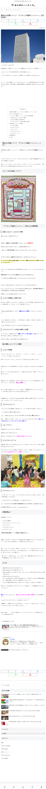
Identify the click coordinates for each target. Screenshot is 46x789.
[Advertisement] (23, 97)
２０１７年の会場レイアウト (16, 113)
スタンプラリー (14, 129)
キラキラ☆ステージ (15, 127)
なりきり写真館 (14, 125)
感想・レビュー (20, 649)
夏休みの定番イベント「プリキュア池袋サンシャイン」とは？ (23, 111)
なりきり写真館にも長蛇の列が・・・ (19, 119)
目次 (21, 109)
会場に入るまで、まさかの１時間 (18, 117)
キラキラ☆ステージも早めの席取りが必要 (20, 121)
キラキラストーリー (15, 133)
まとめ (11, 137)
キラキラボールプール (16, 131)
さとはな (12, 639)
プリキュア (26, 649)
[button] (44, 685)
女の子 (15, 649)
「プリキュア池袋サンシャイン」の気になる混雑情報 (21, 115)
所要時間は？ (13, 135)
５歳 (11, 649)
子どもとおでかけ (5, 649)
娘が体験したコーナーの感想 (16, 123)
